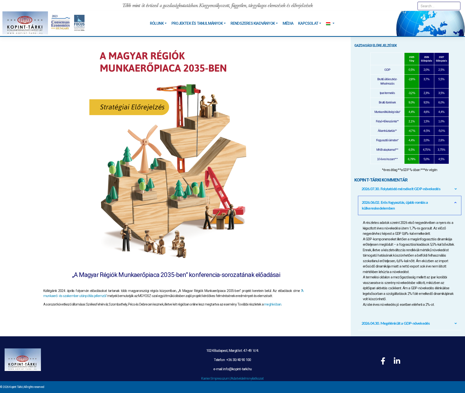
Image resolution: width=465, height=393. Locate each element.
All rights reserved (34, 387)
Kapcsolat (308, 23)
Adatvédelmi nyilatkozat (247, 378)
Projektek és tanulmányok (197, 23)
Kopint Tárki (15, 387)
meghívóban (272, 304)
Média (288, 23)
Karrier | (206, 378)
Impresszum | (221, 378)
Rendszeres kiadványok (253, 23)
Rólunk (157, 23)
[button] (410, 189)
